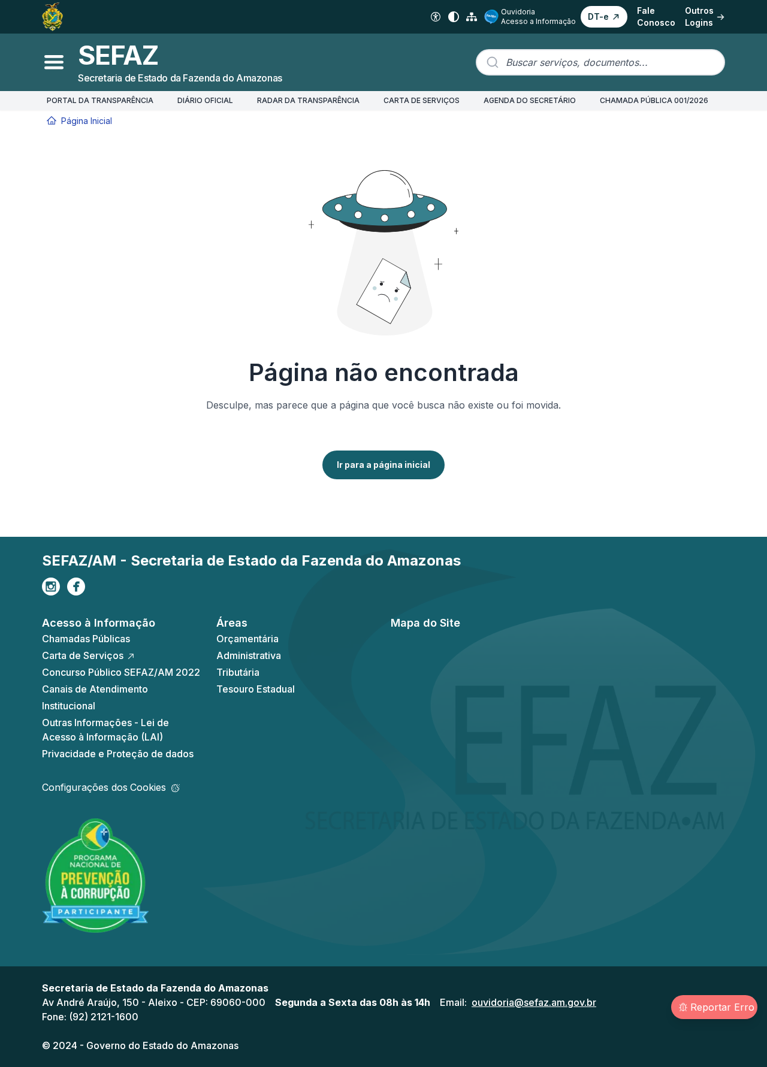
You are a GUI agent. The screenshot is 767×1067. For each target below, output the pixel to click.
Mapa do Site (425, 622)
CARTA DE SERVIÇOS (422, 100)
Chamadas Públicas (86, 639)
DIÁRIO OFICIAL (205, 100)
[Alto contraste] (453, 17)
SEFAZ (118, 55)
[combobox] (600, 62)
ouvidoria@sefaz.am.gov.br (534, 1002)
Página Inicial (86, 121)
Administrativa (248, 655)
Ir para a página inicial (383, 465)
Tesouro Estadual (255, 689)
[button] (604, 17)
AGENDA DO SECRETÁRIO (530, 100)
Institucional (68, 706)
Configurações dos (104, 787)
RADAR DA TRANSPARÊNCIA (308, 100)
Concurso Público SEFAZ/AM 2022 (121, 672)
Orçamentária (247, 639)
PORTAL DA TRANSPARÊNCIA (100, 100)
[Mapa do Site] (471, 17)
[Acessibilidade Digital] (435, 17)
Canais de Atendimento (95, 689)
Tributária (237, 672)
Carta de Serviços (82, 655)
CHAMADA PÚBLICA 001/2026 (654, 100)
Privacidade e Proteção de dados (118, 754)
